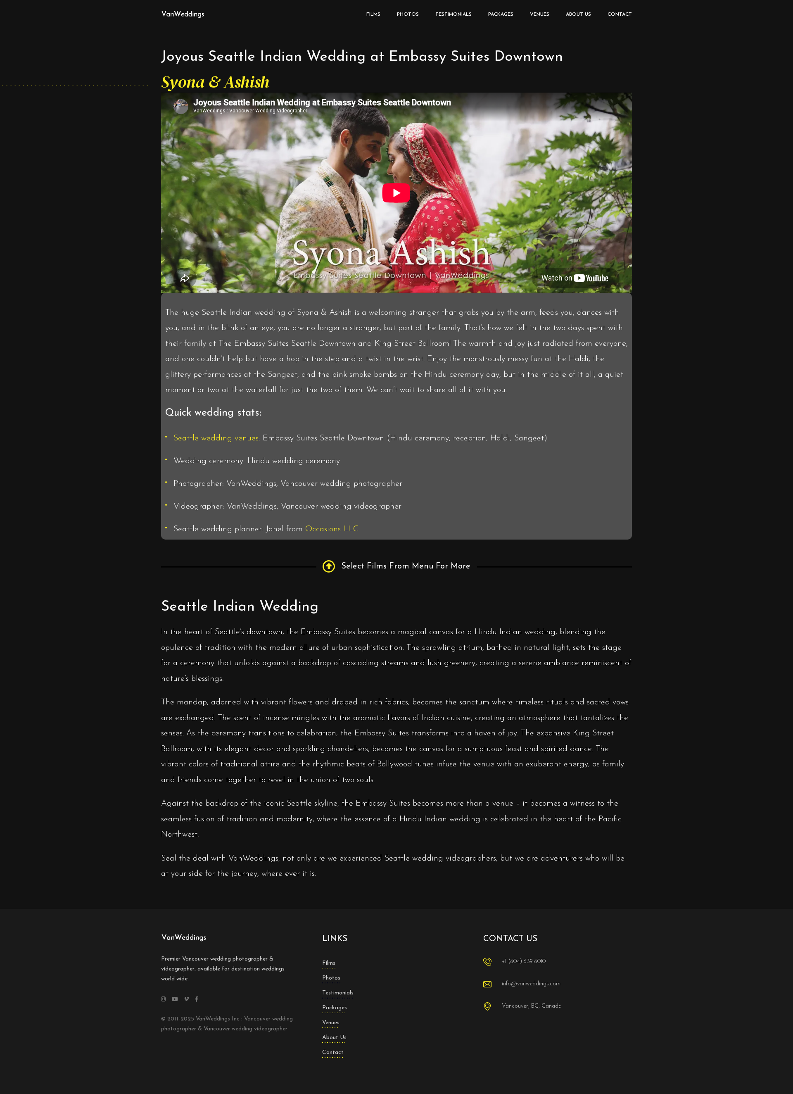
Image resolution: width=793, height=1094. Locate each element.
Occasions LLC (332, 529)
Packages (334, 1008)
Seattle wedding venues (216, 438)
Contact (333, 1052)
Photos (331, 978)
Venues (331, 1023)
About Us (334, 1038)
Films (328, 963)
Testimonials (338, 993)
